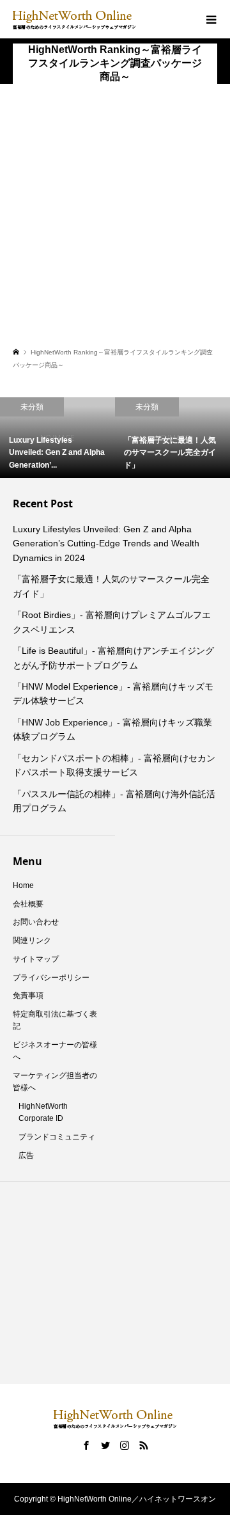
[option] (122, 437)
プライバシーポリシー (51, 977)
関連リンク (32, 940)
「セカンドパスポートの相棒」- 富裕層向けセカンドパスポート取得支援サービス (114, 765)
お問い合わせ (36, 921)
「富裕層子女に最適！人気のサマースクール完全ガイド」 (111, 586)
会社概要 (28, 904)
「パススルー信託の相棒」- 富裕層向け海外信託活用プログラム (114, 801)
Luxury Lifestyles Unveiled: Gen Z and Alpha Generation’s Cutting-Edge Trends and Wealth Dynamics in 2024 (106, 543)
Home (23, 885)
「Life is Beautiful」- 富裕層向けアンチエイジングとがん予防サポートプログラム (113, 658)
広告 (26, 1155)
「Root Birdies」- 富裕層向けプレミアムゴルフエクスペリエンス (112, 622)
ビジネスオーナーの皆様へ (55, 1050)
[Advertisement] (115, 222)
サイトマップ (36, 959)
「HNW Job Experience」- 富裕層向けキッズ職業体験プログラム (112, 729)
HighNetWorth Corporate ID (43, 1112)
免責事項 (28, 995)
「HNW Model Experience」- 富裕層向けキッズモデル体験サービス (113, 693)
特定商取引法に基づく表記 (55, 1020)
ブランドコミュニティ (57, 1136)
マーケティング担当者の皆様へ (55, 1081)
